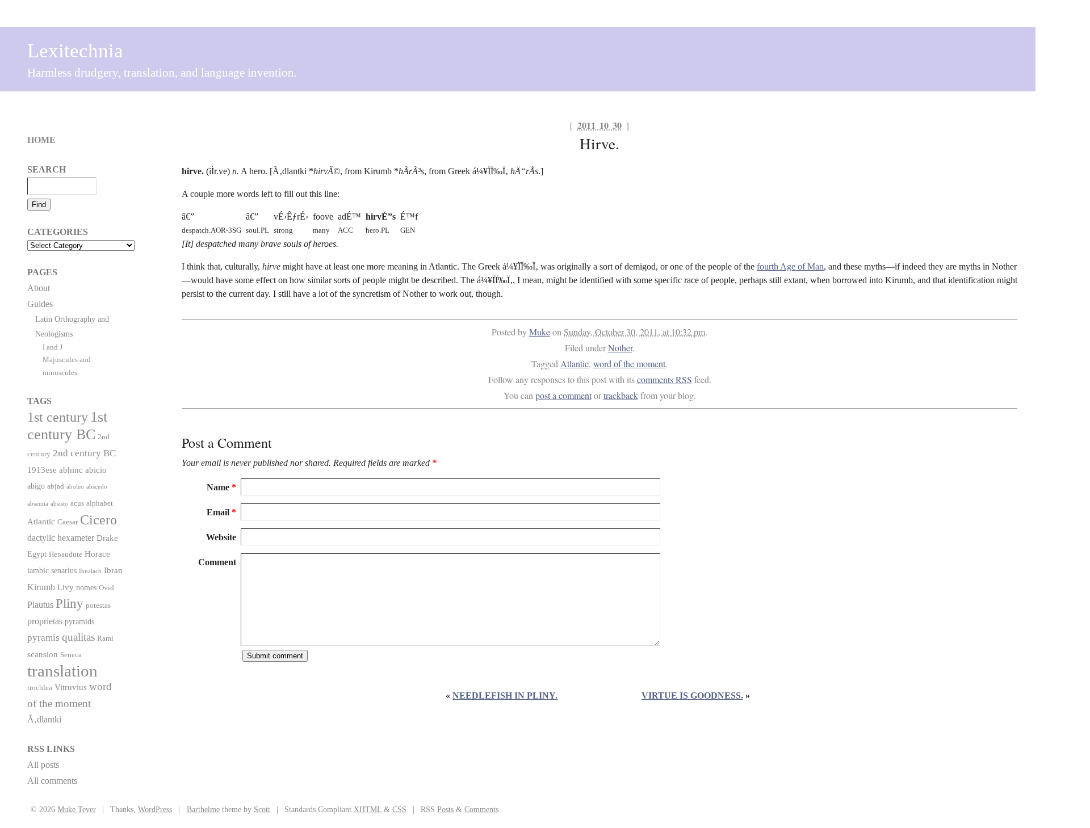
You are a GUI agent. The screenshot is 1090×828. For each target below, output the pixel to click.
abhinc (71, 469)
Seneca (71, 655)
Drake (107, 538)
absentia (37, 504)
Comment (217, 562)
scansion (42, 654)
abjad (55, 486)
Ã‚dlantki (44, 719)
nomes (86, 587)
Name (221, 487)
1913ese (42, 469)
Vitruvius (70, 687)
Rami (105, 638)
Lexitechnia (75, 51)
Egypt (37, 553)
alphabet (99, 503)
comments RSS (664, 379)
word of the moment (629, 363)
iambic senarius (52, 570)
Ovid (106, 588)
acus (77, 503)
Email (221, 512)
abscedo (96, 487)
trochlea (39, 688)
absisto (59, 504)
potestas (98, 606)
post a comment (563, 395)
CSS (399, 809)
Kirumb (41, 587)
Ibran (113, 570)
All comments (52, 780)
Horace (97, 553)
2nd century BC (84, 453)
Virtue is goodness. (692, 695)
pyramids (79, 621)
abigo (36, 485)
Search (46, 169)
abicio (96, 469)
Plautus (40, 605)
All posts (43, 765)
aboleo (75, 487)
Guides (40, 304)
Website (221, 537)
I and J (52, 347)
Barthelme (203, 809)
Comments (481, 809)
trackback (620, 395)
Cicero (98, 519)
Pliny (69, 603)
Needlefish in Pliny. (504, 695)
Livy (65, 587)
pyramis (43, 637)
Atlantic (574, 363)
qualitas (78, 637)
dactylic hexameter (60, 538)
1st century (57, 417)
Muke (539, 332)
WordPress (155, 809)
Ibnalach (90, 571)
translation (62, 671)
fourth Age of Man (790, 266)
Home (41, 140)
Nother (620, 348)
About (38, 288)
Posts (445, 809)
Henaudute (65, 554)
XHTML (368, 809)
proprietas (44, 621)
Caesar (67, 522)
